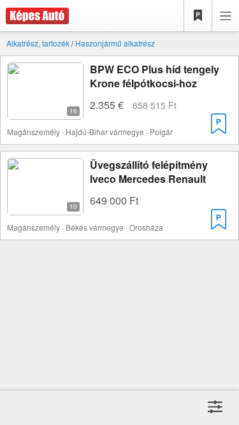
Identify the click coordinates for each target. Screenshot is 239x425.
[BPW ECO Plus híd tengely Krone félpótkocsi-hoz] (45, 111)
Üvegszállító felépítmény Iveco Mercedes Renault (149, 171)
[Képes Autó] (34, 16)
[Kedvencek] (198, 16)
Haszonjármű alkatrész (115, 43)
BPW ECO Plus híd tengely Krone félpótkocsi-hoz (154, 76)
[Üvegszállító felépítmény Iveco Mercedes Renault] (45, 207)
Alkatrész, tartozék (37, 43)
